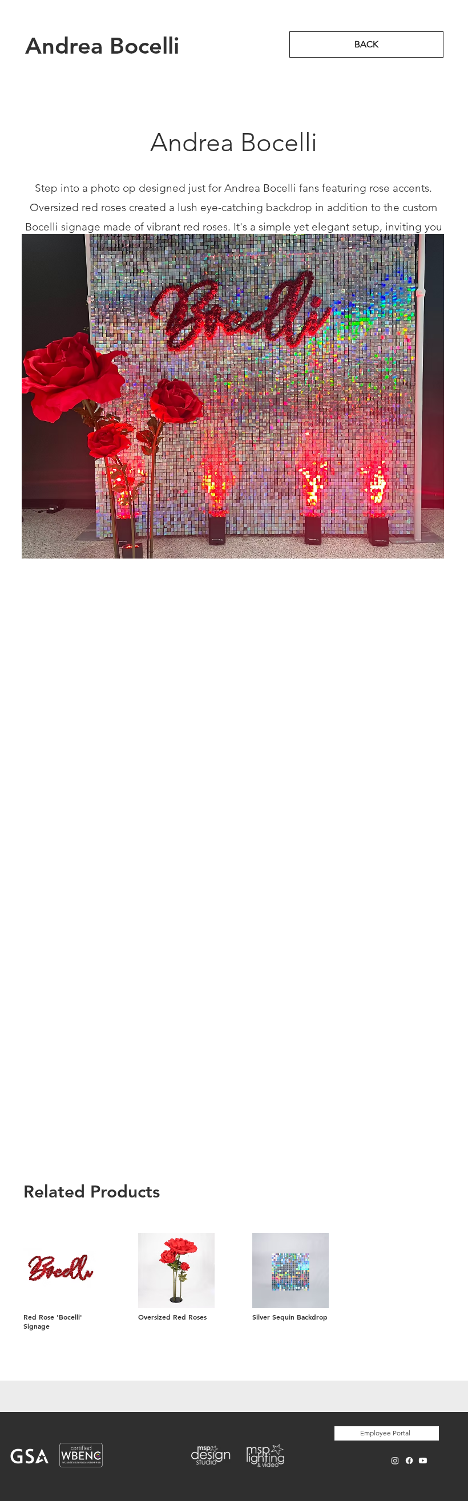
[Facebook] (409, 1461)
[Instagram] (395, 1461)
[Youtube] (423, 1461)
